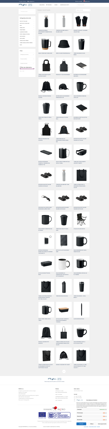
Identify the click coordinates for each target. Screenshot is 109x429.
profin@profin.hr (31, 1)
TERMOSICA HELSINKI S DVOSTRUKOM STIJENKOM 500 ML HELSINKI (45, 32)
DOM (21, 25)
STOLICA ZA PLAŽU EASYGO (79, 228)
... (64, 371)
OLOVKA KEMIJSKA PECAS (79, 318)
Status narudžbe (79, 1)
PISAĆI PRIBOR (22, 29)
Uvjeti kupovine (53, 426)
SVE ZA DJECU (22, 36)
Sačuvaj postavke (102, 423)
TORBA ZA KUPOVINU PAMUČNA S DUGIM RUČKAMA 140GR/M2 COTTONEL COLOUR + (45, 297)
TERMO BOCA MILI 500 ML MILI (62, 296)
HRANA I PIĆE (22, 27)
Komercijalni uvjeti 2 (92, 426)
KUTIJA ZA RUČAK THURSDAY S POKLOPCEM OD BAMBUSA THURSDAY (62, 320)
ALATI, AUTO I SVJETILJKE (24, 23)
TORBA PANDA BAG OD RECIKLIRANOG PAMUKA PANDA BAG (62, 140)
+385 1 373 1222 (23, 1)
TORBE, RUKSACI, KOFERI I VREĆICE (26, 42)
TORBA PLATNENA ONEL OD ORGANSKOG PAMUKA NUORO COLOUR (79, 186)
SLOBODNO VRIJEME (23, 31)
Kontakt (98, 426)
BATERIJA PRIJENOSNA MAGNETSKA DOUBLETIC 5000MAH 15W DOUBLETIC (45, 252)
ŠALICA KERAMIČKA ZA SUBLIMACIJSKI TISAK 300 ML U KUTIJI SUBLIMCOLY (62, 275)
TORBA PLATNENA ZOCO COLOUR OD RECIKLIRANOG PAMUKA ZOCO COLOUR (62, 343)
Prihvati (81, 423)
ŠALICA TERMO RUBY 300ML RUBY (45, 53)
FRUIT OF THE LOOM (23, 21)
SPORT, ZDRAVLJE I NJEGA (25, 34)
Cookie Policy (86, 426)
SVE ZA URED (22, 38)
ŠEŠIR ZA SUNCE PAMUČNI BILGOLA (63, 53)
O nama (44, 426)
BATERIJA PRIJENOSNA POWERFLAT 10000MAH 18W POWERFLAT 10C (44, 163)
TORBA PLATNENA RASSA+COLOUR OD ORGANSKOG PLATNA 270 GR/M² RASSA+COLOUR (45, 366)
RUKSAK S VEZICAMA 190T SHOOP (63, 364)
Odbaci (91, 423)
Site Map (58, 426)
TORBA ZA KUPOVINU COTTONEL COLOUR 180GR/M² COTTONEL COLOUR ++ (80, 366)
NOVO (21, 44)
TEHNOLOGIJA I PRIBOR (24, 40)
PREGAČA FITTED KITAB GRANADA (63, 74)
